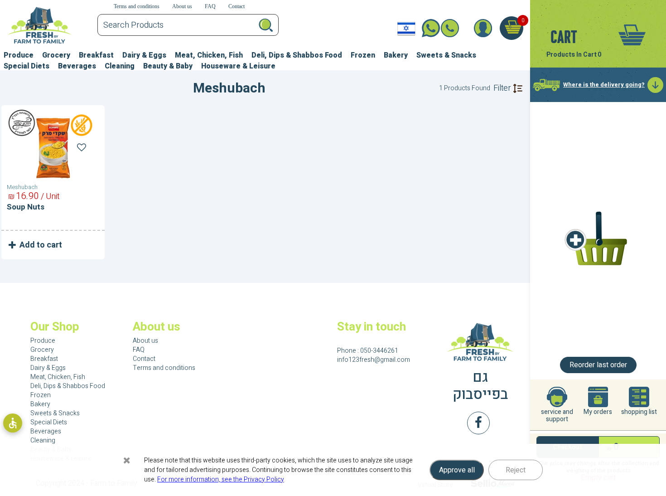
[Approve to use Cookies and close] (126, 460)
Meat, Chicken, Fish (209, 55)
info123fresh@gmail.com (373, 360)
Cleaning (120, 66)
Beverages (77, 66)
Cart (563, 37)
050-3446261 (456, 28)
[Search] (266, 25)
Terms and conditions (164, 368)
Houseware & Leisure (238, 66)
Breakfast (96, 55)
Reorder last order (598, 365)
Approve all (457, 470)
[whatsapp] (427, 28)
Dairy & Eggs (144, 55)
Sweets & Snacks (446, 55)
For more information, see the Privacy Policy (220, 479)
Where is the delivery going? (604, 84)
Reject (516, 470)
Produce (19, 55)
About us (145, 340)
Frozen (363, 55)
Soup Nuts (25, 207)
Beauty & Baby (168, 66)
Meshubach (22, 187)
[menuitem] (18, 54)
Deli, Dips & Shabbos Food (296, 55)
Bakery (396, 55)
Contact (144, 359)
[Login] (482, 28)
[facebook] (478, 423)
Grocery (56, 55)
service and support (557, 415)
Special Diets (26, 66)
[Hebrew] (406, 28)
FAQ (139, 350)
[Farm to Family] (480, 342)
